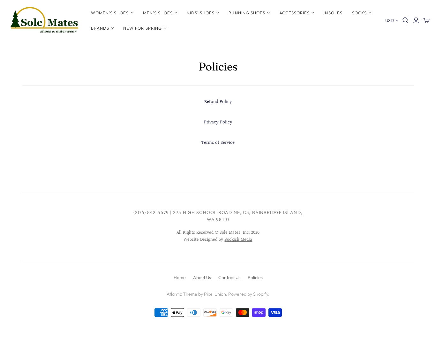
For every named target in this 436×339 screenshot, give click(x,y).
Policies (255, 277)
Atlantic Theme (182, 294)
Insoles (333, 12)
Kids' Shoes (200, 12)
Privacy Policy (218, 122)
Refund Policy (218, 102)
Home (180, 277)
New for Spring (142, 28)
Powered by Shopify (248, 294)
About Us (202, 277)
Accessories (294, 12)
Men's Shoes (158, 12)
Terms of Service (218, 142)
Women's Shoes (110, 12)
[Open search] (405, 20)
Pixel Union (215, 294)
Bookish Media (238, 239)
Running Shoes (247, 12)
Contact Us (229, 277)
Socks (359, 12)
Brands (100, 28)
